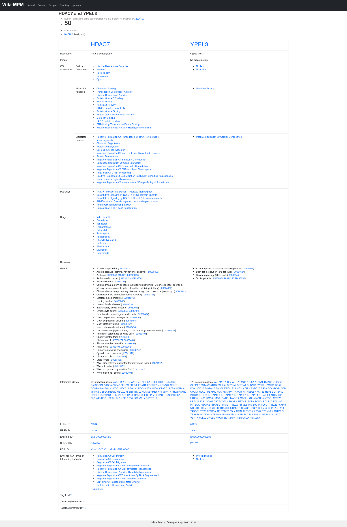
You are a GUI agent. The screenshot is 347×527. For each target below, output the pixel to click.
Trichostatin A (104, 226)
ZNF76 (242, 417)
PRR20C (252, 404)
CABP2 (194, 385)
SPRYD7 (262, 408)
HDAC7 (100, 44)
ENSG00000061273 (101, 436)
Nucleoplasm (103, 72)
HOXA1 (238, 391)
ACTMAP (219, 382)
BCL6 (154, 382)
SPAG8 (245, 408)
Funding (64, 5)
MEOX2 (121, 391)
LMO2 (217, 398)
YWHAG (133, 398)
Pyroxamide (103, 253)
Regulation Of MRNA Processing (114, 172)
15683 (193, 430)
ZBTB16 (152, 398)
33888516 (128, 304)
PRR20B (243, 404)
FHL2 (235, 388)
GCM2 (276, 388)
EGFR (150, 385)
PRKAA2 (205, 404)
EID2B (200, 388)
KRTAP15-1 (227, 395)
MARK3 (95, 391)
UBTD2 (277, 414)
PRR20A (233, 404)
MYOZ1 (268, 398)
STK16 (280, 408)
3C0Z (100, 449)
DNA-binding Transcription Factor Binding (118, 124)
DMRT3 (270, 385)
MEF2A (104, 391)
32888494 (134, 310)
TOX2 (258, 411)
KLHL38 (203, 395)
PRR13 (224, 404)
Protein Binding (104, 101)
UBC (103, 398)
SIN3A (176, 395)
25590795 (149, 294)
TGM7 (239, 411)
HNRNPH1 (228, 391)
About (31, 5)
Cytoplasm (102, 76)
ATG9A (250, 382)
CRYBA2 (241, 385)
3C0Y (94, 449)
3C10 (106, 449)
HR (244, 391)
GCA (270, 388)
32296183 (139, 18)
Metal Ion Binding (106, 117)
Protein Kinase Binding (108, 111)
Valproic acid (103, 217)
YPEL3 (199, 44)
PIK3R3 (233, 401)
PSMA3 (282, 404)
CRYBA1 (231, 385)
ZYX (257, 417)
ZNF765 (250, 417)
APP (234, 382)
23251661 (126, 336)
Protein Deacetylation (108, 146)
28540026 (248, 268)
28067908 (133, 307)
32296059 (112, 275)
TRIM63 (226, 414)
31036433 (126, 278)
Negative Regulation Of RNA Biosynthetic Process (123, 465)
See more (98, 488)
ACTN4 (126, 382)
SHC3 (228, 408)
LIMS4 (209, 398)
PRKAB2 (215, 404)
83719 (193, 424)
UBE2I (110, 398)
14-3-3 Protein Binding (108, 121)
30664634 (239, 271)
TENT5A (211, 411)
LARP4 (194, 398)
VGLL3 (202, 417)
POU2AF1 (278, 401)
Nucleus (101, 69)
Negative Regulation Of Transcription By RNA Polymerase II (128, 136)
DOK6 (278, 385)
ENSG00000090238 (200, 436)
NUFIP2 (201, 401)
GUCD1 (194, 391)
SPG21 (253, 408)
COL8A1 (221, 385)
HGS (219, 391)
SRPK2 (272, 408)
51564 (94, 424)
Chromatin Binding (106, 88)
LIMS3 (201, 398)
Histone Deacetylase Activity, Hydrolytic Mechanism (124, 127)
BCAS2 (268, 382)
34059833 (119, 301)
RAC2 (130, 395)
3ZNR (113, 449)
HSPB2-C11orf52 (274, 391)
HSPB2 (260, 391)
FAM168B (210, 388)
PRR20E (272, 404)
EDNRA (142, 385)
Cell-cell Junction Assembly (111, 149)
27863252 (123, 310)
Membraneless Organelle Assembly (115, 179)
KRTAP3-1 (252, 395)
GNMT (173, 385)
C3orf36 (170, 382)
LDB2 (172, 388)
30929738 (133, 275)
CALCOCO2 (97, 385)
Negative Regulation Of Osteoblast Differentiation (122, 166)
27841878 (129, 297)
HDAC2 (115, 388)
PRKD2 (116, 395)
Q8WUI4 (95, 443)
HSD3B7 (251, 391)
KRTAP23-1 (240, 395)
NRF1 (193, 401)
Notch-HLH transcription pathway (114, 204)
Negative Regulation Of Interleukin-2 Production (121, 159)
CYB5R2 (251, 385)
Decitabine (102, 220)
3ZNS (119, 449)
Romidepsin (103, 233)
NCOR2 (146, 391)
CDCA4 (203, 385)
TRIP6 (243, 414)
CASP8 (108, 385)
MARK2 (180, 388)
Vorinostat (102, 223)
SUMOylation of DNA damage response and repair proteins (127, 201)
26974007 (166, 288)
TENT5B (221, 411)
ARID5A (146, 382)
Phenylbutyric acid (106, 240)
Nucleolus (201, 69)
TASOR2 (195, 411)
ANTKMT (136, 382)
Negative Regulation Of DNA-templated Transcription (124, 169)
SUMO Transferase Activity (111, 108)
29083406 (153, 271)
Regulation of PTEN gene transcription (117, 207)
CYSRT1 (261, 385)
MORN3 (259, 398)
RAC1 (123, 395)
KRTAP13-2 (214, 395)
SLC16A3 (95, 398)
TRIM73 (235, 414)
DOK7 (193, 388)
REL (143, 395)
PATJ (168, 391)
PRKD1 (107, 395)
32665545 (234, 275)
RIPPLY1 (151, 395)
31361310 (123, 275)
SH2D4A (220, 408)
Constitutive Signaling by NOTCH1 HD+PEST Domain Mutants (129, 198)
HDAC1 (107, 388)
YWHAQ (143, 398)
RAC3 (137, 395)
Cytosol (100, 79)
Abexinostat (103, 246)
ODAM (209, 401)
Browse (42, 5)
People (53, 5)
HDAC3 (124, 388)
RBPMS (204, 408)
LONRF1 (225, 398)
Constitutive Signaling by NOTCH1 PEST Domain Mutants (127, 194)
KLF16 (154, 388)
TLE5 (246, 411)
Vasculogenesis (105, 140)
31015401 (170, 330)
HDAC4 (132, 388)
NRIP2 (161, 391)
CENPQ (125, 385)
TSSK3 (257, 414)
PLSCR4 (249, 401)
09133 (94, 430)
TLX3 (252, 411)
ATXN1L (259, 382)
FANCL (219, 388)
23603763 (135, 350)
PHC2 (175, 391)
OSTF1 (217, 401)
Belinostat (102, 230)
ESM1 (157, 385)
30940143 (180, 291)
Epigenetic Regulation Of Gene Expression (119, 162)
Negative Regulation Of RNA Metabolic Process (122, 478)
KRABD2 (163, 388)
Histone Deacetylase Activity (112, 95)
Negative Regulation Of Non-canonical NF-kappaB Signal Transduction (133, 182)
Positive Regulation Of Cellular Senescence (219, 136)
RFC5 (212, 408)
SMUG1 (236, 408)
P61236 (194, 443)
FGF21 (227, 388)
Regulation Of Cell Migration (111, 462)
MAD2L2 (234, 398)
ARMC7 (242, 382)
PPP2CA (195, 404)
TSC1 (250, 414)
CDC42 (116, 385)
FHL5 (247, 388)
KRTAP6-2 (276, 395)
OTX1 (225, 401)
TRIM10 (208, 414)
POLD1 (258, 401)
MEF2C (112, 391)
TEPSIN (230, 411)
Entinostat (102, 243)
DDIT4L (134, 385)
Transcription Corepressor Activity (114, 91)
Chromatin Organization (109, 143)
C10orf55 (277, 382)
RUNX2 (169, 395)
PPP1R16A (97, 395)
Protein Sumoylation (107, 156)
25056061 (218, 278)
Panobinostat (103, 236)
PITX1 (240, 401)
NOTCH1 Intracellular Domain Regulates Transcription (124, 191)
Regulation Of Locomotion (110, 459)
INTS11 (194, 395)
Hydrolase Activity (106, 104)
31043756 (120, 281)
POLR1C (267, 401)
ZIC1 (226, 417)
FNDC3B (255, 388)
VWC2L (211, 417)
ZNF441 (234, 417)
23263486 (116, 359)
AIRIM (228, 382)
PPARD (182, 391)
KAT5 (148, 388)
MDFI (243, 398)
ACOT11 (117, 382)
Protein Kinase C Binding (110, 98)
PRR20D (262, 404)
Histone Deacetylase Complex (112, 66)
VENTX (194, 417)
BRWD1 (161, 382)
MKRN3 (251, 398)
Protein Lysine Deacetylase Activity (115, 114)
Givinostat (102, 249)
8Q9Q (126, 449)
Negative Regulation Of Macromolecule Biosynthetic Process (128, 153)
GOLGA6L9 (97, 388)
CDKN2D (212, 385)
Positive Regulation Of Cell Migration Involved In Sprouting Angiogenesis (135, 175)
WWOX (219, 417)
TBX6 (203, 411)
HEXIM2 (211, 391)
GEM (283, 388)
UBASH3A (267, 414)
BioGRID (68, 34)
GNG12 (165, 385)
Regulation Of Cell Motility (110, 455)
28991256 (229, 278)
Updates (76, 5)
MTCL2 (137, 391)
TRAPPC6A (196, 414)
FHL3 (241, 388)
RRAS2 (160, 395)
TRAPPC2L (280, 411)
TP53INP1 (267, 411)
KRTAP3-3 (264, 395)
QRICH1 (194, 408)
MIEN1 (129, 391)
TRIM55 (217, 414)
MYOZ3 (277, 398)
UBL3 (117, 398)
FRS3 (264, 388)
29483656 (240, 278)
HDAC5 (140, 388)
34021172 (124, 268)
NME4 (154, 391)
